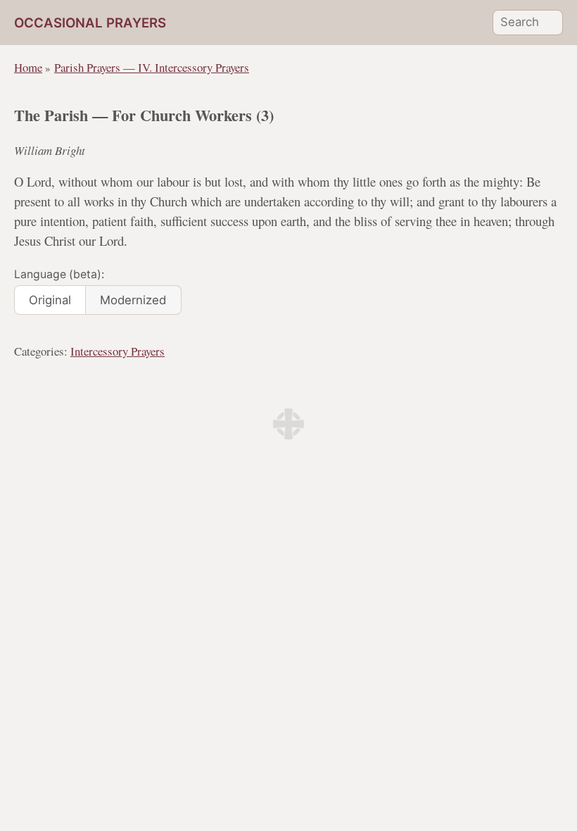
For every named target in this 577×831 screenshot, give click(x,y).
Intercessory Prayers (117, 351)
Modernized (133, 300)
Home (28, 67)
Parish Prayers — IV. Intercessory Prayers (151, 67)
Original (50, 300)
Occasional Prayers (90, 23)
